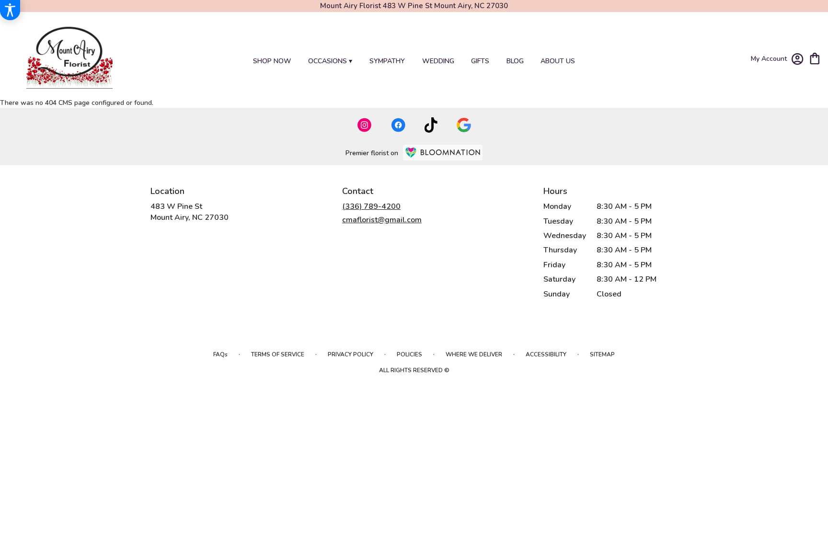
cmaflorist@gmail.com (382, 220)
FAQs (220, 354)
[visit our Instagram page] (364, 125)
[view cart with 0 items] (815, 58)
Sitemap (602, 354)
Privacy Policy (350, 354)
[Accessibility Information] (10, 10)
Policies (409, 354)
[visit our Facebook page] (398, 125)
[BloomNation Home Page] (443, 152)
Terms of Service (277, 354)
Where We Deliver (474, 354)
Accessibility (546, 354)
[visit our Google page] (464, 125)
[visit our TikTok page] (431, 125)
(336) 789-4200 (371, 206)
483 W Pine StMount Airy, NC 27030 (189, 211)
